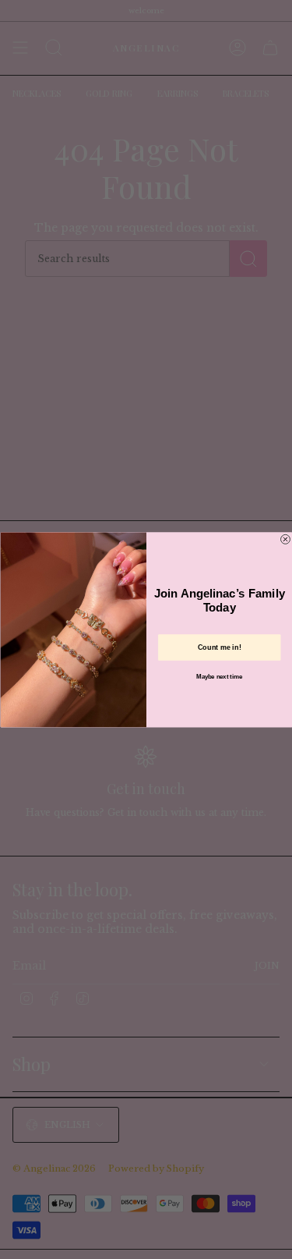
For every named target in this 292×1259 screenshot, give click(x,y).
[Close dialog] (285, 539)
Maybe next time (219, 676)
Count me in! (219, 647)
